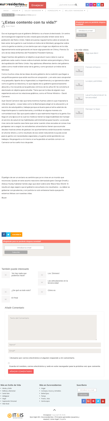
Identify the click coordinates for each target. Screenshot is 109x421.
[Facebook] (87, 4)
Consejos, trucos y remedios (51, 391)
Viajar (4, 399)
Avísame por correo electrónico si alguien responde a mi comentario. (43, 358)
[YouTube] (102, 4)
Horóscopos (45, 401)
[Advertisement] (36, 160)
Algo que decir (91, 53)
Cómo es (51, 290)
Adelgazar (5, 396)
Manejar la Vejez (92, 109)
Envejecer (47, 415)
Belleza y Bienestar (9, 391)
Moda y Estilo (7, 388)
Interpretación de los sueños (17, 15)
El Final (14, 298)
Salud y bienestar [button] (33, 11)
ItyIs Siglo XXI (35, 417)
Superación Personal (9, 401)
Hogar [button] (15, 11)
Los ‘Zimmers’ (54, 273)
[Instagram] (91, 4)
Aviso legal (54, 419)
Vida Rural (5, 404)
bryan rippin (10, 26)
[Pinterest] (94, 4)
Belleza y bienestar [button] (74, 11)
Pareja (43, 396)
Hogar (43, 388)
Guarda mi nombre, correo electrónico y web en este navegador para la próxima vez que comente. (54, 366)
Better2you (45, 393)
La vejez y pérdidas (93, 81)
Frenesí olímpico (92, 67)
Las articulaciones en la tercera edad (58, 282)
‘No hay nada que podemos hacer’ (19, 274)
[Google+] (88, 401)
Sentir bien (6, 393)
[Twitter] (98, 4)
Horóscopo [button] (53, 11)
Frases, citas (45, 399)
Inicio (6, 11)
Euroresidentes (47, 417)
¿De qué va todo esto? (21, 290)
